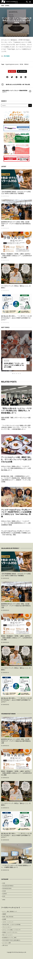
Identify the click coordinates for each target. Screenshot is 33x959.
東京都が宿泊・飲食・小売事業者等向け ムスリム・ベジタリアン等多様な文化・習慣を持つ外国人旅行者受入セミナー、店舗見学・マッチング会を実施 (16, 479)
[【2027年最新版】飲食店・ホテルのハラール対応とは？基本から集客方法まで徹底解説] (16, 179)
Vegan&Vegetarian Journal (11, 64)
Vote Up (13, 71)
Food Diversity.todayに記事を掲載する (11, 940)
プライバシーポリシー (7, 927)
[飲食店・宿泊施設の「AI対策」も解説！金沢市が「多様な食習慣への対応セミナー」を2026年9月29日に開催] (16, 242)
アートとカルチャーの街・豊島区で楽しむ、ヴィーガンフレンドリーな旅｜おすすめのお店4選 (16, 459)
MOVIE (3, 896)
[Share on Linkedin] (25, 77)
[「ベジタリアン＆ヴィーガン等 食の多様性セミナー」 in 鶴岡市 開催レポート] (16, 853)
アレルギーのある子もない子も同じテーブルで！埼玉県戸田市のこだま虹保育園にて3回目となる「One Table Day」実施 (16, 513)
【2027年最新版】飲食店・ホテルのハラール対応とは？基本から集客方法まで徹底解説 (16, 192)
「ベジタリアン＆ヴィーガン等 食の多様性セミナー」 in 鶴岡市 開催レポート (16, 866)
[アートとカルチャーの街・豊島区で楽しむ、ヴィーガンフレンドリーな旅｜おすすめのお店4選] (16, 444)
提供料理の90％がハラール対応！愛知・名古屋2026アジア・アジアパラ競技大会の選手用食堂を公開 (16, 223)
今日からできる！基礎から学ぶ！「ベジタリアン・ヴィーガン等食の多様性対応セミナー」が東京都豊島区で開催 (16, 523)
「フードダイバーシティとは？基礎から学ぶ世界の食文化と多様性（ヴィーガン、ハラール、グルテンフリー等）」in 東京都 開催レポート (16, 427)
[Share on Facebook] (7, 77)
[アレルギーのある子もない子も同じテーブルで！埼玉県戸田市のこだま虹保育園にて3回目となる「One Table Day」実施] (16, 497)
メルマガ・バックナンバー (7, 922)
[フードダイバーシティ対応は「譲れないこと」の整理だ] (16, 274)
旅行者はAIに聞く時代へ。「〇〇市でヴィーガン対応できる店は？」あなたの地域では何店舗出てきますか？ (16, 318)
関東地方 (26, 64)
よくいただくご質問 (6, 942)
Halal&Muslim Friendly (8, 885)
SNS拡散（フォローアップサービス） (10, 932)
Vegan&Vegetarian (6, 888)
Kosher (4, 891)
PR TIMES (7, 56)
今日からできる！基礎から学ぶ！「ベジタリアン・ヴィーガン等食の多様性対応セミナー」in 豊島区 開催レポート (16, 468)
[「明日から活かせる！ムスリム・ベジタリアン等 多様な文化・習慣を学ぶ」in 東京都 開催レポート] (16, 396)
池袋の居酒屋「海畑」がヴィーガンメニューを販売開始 (16, 418)
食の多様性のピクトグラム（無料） (9, 937)
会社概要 (4, 919)
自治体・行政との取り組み (7, 916)
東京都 (21, 64)
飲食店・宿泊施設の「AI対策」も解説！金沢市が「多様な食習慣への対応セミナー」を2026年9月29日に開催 (16, 255)
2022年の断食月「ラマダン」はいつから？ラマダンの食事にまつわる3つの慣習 (14, 365)
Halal (6, 360)
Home (2, 5)
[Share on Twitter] (12, 77)
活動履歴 (4, 914)
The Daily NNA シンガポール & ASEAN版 (11, 924)
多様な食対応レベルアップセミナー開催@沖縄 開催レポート (14, 91)
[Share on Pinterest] (21, 77)
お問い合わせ (5, 945)
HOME (3, 883)
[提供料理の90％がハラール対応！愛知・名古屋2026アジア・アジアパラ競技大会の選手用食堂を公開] (16, 210)
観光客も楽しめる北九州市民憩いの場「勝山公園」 (18, 84)
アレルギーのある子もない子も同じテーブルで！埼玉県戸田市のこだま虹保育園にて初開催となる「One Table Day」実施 (16, 533)
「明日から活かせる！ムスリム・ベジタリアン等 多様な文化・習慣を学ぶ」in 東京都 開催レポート (16, 410)
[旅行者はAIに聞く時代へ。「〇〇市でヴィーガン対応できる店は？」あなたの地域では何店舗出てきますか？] (16, 304)
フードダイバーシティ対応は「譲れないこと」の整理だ (16, 287)
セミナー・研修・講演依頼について (9, 911)
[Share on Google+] (16, 77)
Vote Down (23, 71)
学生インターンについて (7, 935)
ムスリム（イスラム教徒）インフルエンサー (11, 929)
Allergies (4, 893)
